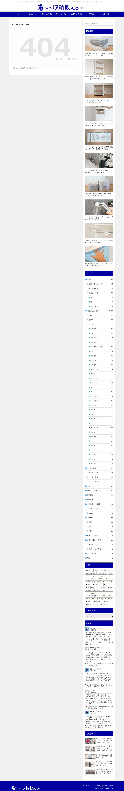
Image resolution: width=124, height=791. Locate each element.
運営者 (105, 785)
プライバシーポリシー (89, 785)
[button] (111, 24)
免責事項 (99, 785)
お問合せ (111, 785)
